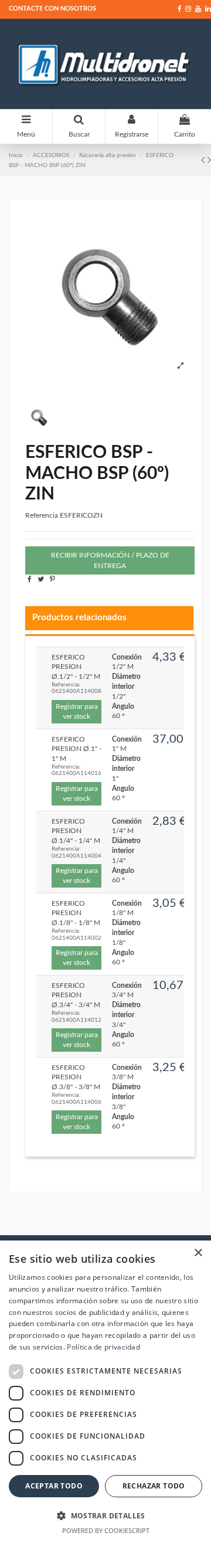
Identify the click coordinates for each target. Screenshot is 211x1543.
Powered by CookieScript (105, 1530)
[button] (105, 1515)
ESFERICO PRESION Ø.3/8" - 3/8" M (76, 1077)
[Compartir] (30, 579)
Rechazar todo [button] (153, 1486)
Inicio (16, 155)
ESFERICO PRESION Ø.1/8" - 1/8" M (76, 913)
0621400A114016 (76, 773)
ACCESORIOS (51, 155)
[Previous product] (204, 160)
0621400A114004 (76, 856)
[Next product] (209, 160)
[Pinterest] (52, 579)
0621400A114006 (76, 1102)
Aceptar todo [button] (54, 1486)
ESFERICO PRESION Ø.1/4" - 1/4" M (76, 831)
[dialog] (105, 1391)
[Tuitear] (41, 579)
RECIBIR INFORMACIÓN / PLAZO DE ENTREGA (110, 560)
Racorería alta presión (107, 155)
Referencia (41, 515)
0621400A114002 (76, 938)
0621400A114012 (76, 1020)
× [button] (197, 1253)
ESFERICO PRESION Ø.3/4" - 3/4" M (76, 995)
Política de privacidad (103, 1347)
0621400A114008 (76, 691)
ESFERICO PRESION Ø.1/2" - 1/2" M (76, 667)
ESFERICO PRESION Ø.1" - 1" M (76, 749)
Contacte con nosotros (52, 8)
